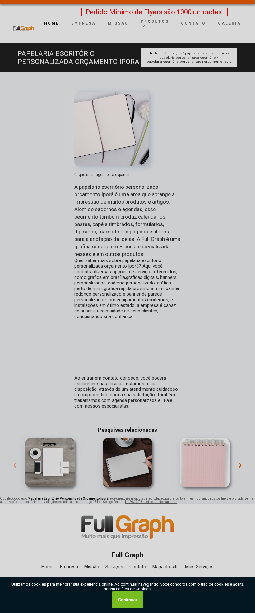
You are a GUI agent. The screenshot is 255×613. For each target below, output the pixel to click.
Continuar (127, 599)
